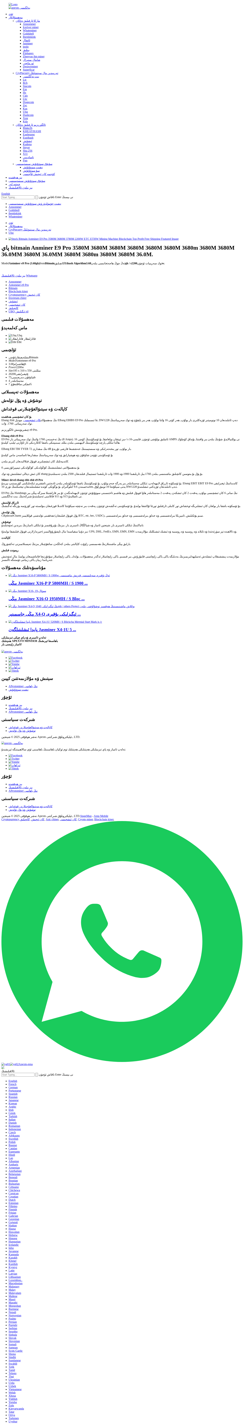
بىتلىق (26, 50)
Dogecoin (28, 102)
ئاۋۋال (26, 40)
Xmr (25, 118)
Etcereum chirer (17, 297)
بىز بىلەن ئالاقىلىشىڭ (21, 187)
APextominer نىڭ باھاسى (23, 686)
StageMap (86, 815)
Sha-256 (27, 150)
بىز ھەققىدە (15, 177)
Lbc (25, 98)
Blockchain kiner (18, 291)
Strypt (26, 147)
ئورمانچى (28, 63)
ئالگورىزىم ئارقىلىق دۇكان (31, 124)
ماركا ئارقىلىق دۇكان (28, 20)
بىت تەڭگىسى (31, 76)
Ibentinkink (29, 36)
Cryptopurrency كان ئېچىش (24, 294)
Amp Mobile (101, 815)
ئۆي (11, 14)
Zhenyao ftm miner (33, 56)
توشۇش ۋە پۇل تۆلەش (22, 730)
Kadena (27, 144)
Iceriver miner (31, 27)
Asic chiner (52, 819)
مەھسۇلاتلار (16, 17)
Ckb (25, 95)
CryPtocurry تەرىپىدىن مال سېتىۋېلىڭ (37, 73)
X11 (25, 153)
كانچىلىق (13, 308)
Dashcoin (28, 115)
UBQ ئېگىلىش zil (18, 311)
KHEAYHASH (32, 131)
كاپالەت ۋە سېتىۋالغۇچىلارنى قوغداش (31, 727)
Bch (25, 82)
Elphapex (28, 53)
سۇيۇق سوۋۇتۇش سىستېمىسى (34, 163)
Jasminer (28, 43)
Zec (25, 105)
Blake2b (27, 128)
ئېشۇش (27, 141)
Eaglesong (29, 134)
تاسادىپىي (28, 157)
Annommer (29, 24)
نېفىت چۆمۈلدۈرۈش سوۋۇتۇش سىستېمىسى (35, 203)
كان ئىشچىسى (17, 304)
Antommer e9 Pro (19, 284)
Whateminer (30, 30)
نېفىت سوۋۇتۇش (33, 167)
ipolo (26, 46)
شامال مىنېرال (31, 59)
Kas (25, 108)
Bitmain (13, 288)
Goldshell (28, 33)
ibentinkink (15, 213)
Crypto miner (85, 819)
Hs (24, 92)
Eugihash (28, 137)
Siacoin (27, 86)
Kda (25, 121)
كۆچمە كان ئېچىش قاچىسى (39, 174)
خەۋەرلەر (14, 184)
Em (25, 89)
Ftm (25, 160)
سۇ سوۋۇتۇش (31, 170)
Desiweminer (30, 66)
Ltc (25, 79)
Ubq (25, 111)
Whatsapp (31, 275)
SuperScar (28, 69)
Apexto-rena (26, 1064)
